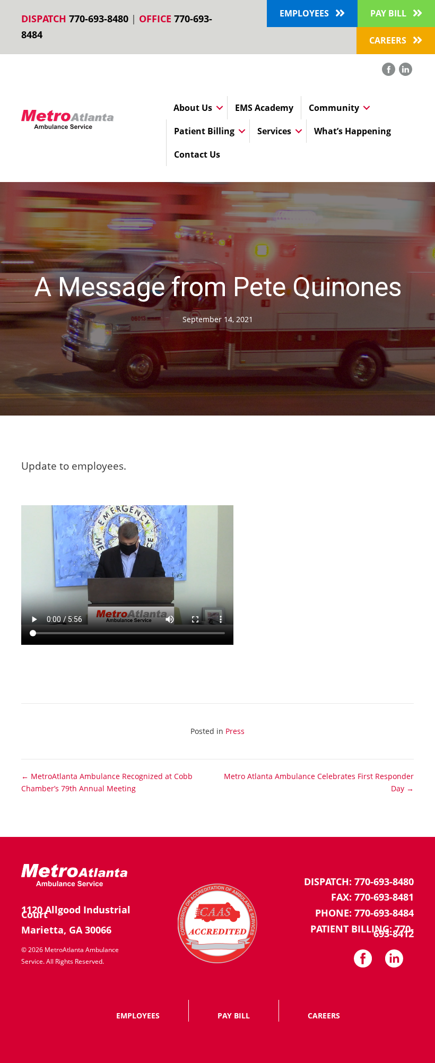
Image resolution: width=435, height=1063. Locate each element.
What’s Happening (352, 131)
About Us (192, 108)
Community (334, 108)
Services (274, 131)
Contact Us (197, 154)
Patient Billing (204, 131)
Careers (324, 1015)
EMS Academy (264, 108)
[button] (312, 13)
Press (235, 731)
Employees (138, 1015)
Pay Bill (234, 1015)
